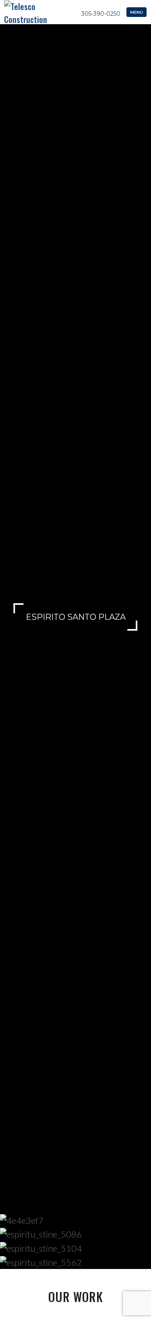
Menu (136, 12)
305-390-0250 (100, 13)
